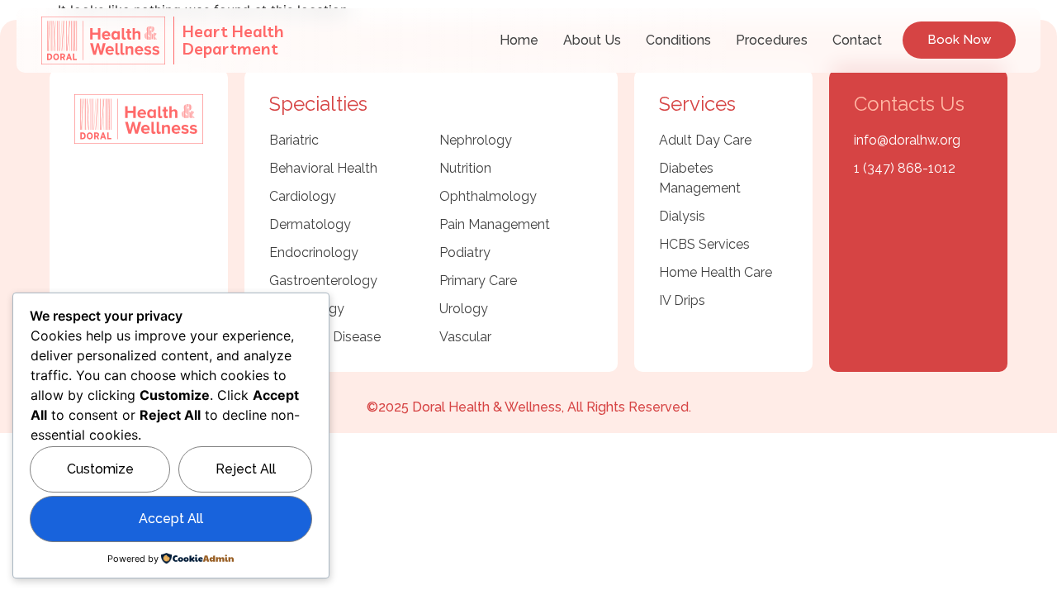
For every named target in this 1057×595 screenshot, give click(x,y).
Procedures (772, 40)
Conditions (678, 40)
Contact (857, 40)
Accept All (171, 518)
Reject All (246, 469)
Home (519, 40)
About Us (592, 40)
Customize (100, 469)
